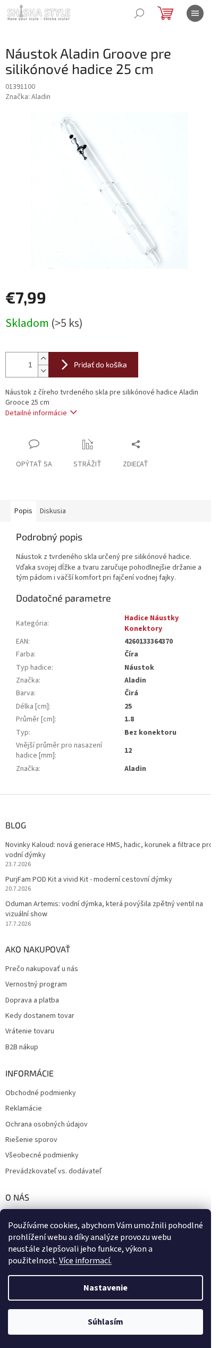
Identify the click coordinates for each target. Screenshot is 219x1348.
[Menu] (195, 13)
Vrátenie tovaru (29, 1031)
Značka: (27, 97)
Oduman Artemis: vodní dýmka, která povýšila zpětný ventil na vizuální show (104, 909)
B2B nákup (21, 1047)
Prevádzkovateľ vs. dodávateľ (53, 1171)
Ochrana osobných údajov (46, 1125)
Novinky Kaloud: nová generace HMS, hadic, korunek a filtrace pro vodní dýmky (109, 850)
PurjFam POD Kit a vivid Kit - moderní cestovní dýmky (88, 880)
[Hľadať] (139, 13)
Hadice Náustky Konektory (151, 623)
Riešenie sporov (31, 1140)
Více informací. (85, 1261)
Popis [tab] (23, 511)
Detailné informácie (36, 413)
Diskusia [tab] (53, 511)
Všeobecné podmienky (42, 1155)
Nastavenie (105, 1288)
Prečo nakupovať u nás (41, 969)
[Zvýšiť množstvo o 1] (43, 358)
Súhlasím (105, 1322)
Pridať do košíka (100, 364)
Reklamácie (23, 1109)
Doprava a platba (32, 1001)
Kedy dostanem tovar (39, 1016)
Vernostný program (36, 985)
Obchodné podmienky (40, 1093)
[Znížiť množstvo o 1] (43, 371)
